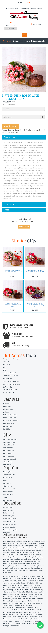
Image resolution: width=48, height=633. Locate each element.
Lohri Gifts (6, 429)
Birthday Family (15, 561)
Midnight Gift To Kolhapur (11, 626)
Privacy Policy (7, 378)
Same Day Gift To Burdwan (12, 621)
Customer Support (9, 373)
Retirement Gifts (8, 500)
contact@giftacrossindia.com (32, 8)
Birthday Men (39, 546)
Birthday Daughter (28, 568)
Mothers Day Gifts (9, 516)
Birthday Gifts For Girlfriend (13, 548)
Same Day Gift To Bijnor (28, 610)
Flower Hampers (38, 578)
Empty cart (11, 29)
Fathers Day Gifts (9, 513)
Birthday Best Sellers (22, 559)
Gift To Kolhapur (15, 623)
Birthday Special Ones (27, 555)
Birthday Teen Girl (9, 541)
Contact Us (6, 364)
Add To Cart (11, 126)
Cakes (5, 480)
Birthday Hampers (19, 564)
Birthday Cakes (8, 566)
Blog (4, 367)
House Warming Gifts (10, 530)
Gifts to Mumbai (8, 445)
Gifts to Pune (7, 462)
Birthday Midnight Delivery (22, 566)
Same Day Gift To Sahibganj (33, 614)
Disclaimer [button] (9, 205)
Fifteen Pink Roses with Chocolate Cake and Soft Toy (13, 271)
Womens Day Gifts (9, 521)
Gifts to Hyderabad (9, 459)
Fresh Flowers (8, 477)
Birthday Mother (8, 559)
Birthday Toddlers (31, 543)
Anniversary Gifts (9, 475)
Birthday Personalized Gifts (22, 550)
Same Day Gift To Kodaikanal (20, 619)
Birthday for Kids (18, 546)
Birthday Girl (33, 570)
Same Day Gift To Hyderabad (21, 612)
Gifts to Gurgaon (8, 456)
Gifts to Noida (7, 465)
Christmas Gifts (8, 507)
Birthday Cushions (21, 570)
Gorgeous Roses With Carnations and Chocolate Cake (12, 304)
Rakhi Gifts (6, 403)
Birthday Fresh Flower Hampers (24, 576)
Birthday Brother (28, 548)
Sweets (5, 497)
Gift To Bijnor (15, 610)
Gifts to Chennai (8, 451)
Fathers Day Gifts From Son (17, 603)
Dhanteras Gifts (8, 423)
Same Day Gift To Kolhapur (30, 623)
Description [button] (10, 137)
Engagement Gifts (9, 527)
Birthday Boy (39, 568)
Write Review (24, 226)
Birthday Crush (29, 546)
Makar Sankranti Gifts (10, 415)
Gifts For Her (7, 483)
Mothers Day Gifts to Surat (27, 585)
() (11, 25)
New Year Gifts (8, 510)
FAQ (4, 370)
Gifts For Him (7, 486)
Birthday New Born (15, 568)
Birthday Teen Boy (27, 561)
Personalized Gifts (9, 489)
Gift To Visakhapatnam (34, 603)
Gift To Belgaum (27, 621)
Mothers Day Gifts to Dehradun (27, 592)
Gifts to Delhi (7, 453)
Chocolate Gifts (8, 492)
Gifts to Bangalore (9, 442)
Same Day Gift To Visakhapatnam (14, 605)
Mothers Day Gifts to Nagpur (28, 596)
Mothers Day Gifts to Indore (27, 587)
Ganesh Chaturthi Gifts (10, 420)
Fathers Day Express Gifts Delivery (24, 583)
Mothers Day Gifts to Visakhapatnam (15, 601)
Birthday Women (8, 570)
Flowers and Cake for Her (25, 581)
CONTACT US (37, 25)
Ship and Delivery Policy (11, 381)
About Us (6, 362)
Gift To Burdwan (36, 619)
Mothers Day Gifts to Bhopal (24, 590)
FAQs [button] (6, 210)
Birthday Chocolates (32, 564)
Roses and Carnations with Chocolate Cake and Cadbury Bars (35, 304)
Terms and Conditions (10, 376)
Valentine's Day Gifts (10, 519)
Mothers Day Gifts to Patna (12, 599)
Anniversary (18, 158)
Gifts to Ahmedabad (10, 439)
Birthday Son (28, 557)
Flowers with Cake (10, 581)
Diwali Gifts (7, 406)
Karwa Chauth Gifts (9, 418)
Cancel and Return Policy (11, 384)
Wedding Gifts (8, 494)
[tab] (24, 137)
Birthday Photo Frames (23, 541)
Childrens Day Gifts (9, 524)
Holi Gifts (6, 412)
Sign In (27, 2)
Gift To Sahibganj (17, 614)
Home (8, 41)
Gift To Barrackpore (9, 617)
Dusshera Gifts (8, 426)
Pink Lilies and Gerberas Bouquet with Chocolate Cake (35, 271)
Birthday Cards (34, 552)
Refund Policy (7, 387)
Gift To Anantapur (20, 608)
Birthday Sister (18, 557)
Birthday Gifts (7, 472)
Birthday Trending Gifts (11, 555)
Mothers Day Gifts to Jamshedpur (26, 594)
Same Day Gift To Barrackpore (27, 617)
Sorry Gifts (6, 533)
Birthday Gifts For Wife (17, 543)
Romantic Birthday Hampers (19, 552)
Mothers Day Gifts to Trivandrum (32, 599)
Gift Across (19, 356)
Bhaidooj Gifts (8, 409)
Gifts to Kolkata (8, 448)
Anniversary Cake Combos (23, 578)
